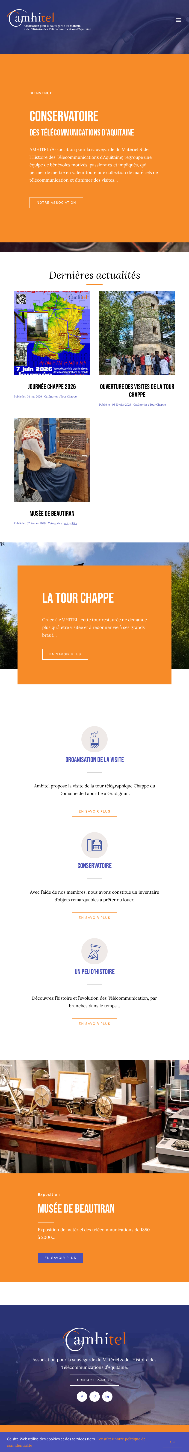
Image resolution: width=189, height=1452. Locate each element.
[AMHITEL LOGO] (94, 1330)
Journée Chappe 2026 (52, 387)
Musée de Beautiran (52, 514)
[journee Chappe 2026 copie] (52, 293)
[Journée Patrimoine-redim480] (137, 293)
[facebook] (82, 1396)
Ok (172, 1442)
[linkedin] (107, 1396)
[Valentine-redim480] (52, 420)
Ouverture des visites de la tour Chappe (137, 391)
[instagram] (94, 1396)
